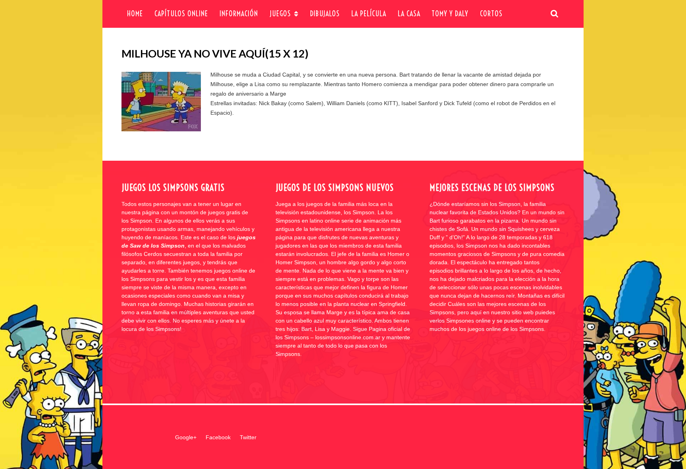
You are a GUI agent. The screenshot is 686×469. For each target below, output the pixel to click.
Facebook (218, 437)
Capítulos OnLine (181, 13)
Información (239, 13)
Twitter (248, 437)
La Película (368, 13)
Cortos (491, 13)
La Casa (409, 13)
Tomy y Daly (450, 13)
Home (135, 13)
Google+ (186, 437)
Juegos (280, 13)
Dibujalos (325, 13)
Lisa (259, 84)
